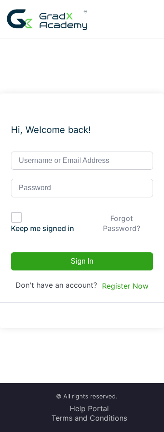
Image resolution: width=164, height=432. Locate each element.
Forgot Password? (121, 223)
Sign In (82, 261)
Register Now (125, 285)
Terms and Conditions (89, 417)
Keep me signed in (42, 228)
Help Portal (89, 408)
